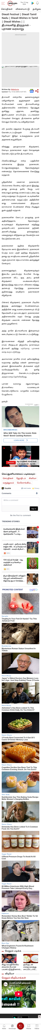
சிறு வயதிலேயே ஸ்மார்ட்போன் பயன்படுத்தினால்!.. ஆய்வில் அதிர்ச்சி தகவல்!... (12, 967)
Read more (11, 462)
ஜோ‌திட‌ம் (21, 478)
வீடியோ (9, 973)
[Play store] (33, 3)
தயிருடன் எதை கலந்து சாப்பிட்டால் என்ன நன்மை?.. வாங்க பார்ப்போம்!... (30, 967)
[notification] (37, 3)
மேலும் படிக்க (13, 951)
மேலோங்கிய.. (24, 483)
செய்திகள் (7, 9)
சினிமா (32, 478)
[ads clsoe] (39, 1016)
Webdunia (15, 90)
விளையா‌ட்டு (23, 9)
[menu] (3, 3)
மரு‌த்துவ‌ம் (8, 483)
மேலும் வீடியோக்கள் (14, 978)
